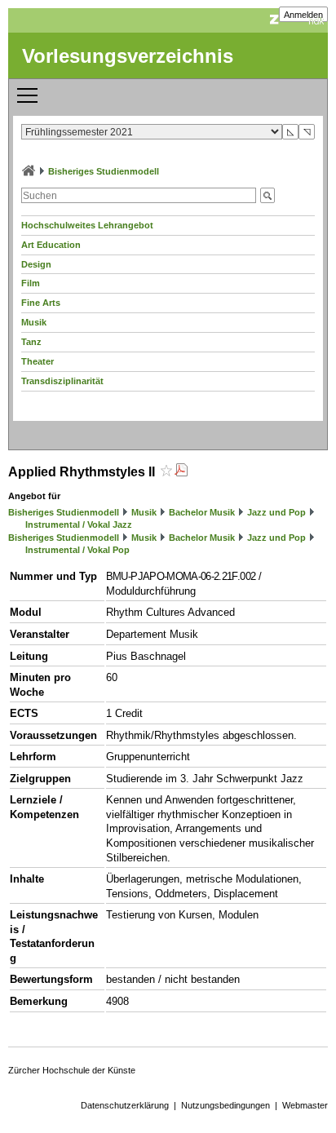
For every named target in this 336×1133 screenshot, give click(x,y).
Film (30, 283)
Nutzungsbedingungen (225, 1105)
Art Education (51, 245)
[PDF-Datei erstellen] (181, 472)
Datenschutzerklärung (125, 1105)
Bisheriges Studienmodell (103, 171)
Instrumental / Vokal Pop (77, 550)
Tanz (31, 342)
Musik (33, 322)
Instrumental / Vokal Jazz (78, 524)
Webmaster (305, 1105)
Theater (37, 361)
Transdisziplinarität (62, 381)
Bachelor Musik (202, 512)
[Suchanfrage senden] (267, 195)
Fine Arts (40, 303)
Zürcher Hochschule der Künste (71, 1070)
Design (36, 264)
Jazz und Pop (276, 512)
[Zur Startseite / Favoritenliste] (28, 171)
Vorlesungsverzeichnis (127, 56)
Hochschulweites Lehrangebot (87, 225)
